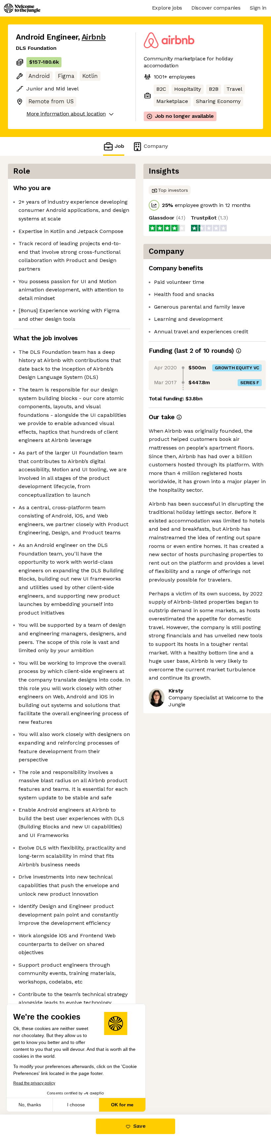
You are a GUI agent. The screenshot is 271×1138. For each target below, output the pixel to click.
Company (156, 146)
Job (119, 146)
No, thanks (30, 1104)
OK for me (122, 1104)
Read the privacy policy (34, 1083)
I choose (76, 1104)
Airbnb (94, 37)
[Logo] (22, 8)
